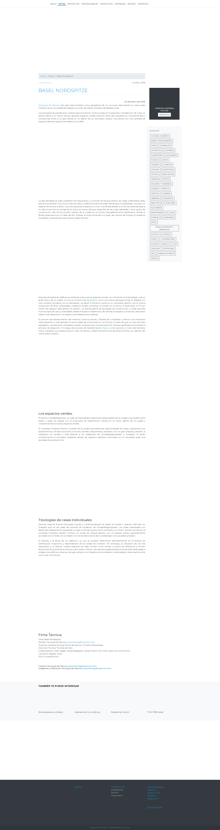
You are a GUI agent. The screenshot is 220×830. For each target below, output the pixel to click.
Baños (165, 136)
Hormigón (156, 150)
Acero (154, 239)
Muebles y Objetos (160, 189)
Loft (175, 244)
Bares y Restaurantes (161, 141)
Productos (153, 793)
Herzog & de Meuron (49, 105)
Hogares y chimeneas (161, 184)
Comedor (167, 165)
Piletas (154, 174)
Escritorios (168, 169)
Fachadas (169, 150)
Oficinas (155, 169)
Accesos (155, 234)
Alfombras (156, 208)
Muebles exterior (166, 253)
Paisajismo (168, 198)
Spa (152, 253)
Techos (154, 258)
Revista (151, 796)
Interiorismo (117, 795)
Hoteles (167, 234)
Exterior (115, 792)
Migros (93, 300)
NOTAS (78, 787)
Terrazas (155, 179)
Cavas (172, 213)
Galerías (155, 165)
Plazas (154, 244)
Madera (166, 193)
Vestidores (168, 249)
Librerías (155, 198)
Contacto (153, 799)
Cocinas (155, 136)
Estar (153, 145)
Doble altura (167, 174)
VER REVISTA (164, 115)
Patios (166, 179)
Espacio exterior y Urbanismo (164, 228)
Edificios (155, 193)
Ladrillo (165, 244)
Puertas (155, 217)
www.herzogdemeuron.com (81, 642)
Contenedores (168, 239)
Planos (154, 160)
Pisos (153, 222)
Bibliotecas (156, 203)
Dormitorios (157, 155)
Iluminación (165, 145)
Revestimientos (158, 213)
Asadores (170, 203)
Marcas (151, 790)
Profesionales (155, 787)
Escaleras (172, 155)
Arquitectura (45, 83)
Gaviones (155, 249)
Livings (165, 160)
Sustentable (168, 217)
